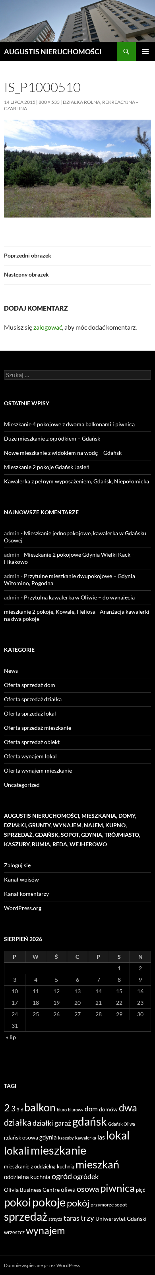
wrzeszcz (14, 1232)
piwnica (117, 1187)
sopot (121, 1205)
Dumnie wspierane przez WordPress (42, 1265)
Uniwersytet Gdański (121, 1218)
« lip (11, 1037)
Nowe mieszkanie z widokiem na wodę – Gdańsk (63, 452)
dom (91, 1109)
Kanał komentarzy (26, 893)
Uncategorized (22, 784)
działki (43, 1122)
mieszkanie (58, 1150)
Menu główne (145, 51)
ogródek (86, 1176)
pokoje (49, 1202)
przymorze (102, 1205)
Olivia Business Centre (32, 1189)
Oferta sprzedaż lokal (30, 713)
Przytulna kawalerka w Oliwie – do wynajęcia (79, 597)
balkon (40, 1107)
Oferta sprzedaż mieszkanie (37, 727)
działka (17, 1122)
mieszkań (97, 1164)
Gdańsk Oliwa (121, 1123)
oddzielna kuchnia (27, 1176)
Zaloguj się (17, 865)
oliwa (68, 1189)
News (11, 670)
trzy (87, 1218)
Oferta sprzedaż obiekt (32, 742)
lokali (16, 1150)
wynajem (45, 1230)
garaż (62, 1122)
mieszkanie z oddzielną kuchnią (39, 1166)
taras (71, 1218)
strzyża (55, 1219)
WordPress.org (22, 908)
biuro (62, 1109)
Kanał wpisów (21, 879)
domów (108, 1109)
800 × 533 (49, 102)
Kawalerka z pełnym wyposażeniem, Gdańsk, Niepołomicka (76, 481)
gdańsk (89, 1121)
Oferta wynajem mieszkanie (38, 770)
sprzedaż (25, 1216)
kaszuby (66, 1137)
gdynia (48, 1137)
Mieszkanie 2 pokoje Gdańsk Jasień (46, 467)
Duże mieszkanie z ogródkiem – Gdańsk (52, 438)
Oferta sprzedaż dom (29, 684)
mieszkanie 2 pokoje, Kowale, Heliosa (49, 611)
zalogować (47, 327)
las (101, 1137)
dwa (128, 1107)
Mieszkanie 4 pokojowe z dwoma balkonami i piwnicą (69, 424)
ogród (62, 1176)
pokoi (17, 1202)
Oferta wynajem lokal (30, 756)
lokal (118, 1135)
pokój (78, 1202)
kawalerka (85, 1138)
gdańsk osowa (21, 1137)
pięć (140, 1190)
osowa (88, 1188)
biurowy (75, 1109)
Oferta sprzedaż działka (33, 699)
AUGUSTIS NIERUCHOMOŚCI (53, 51)
